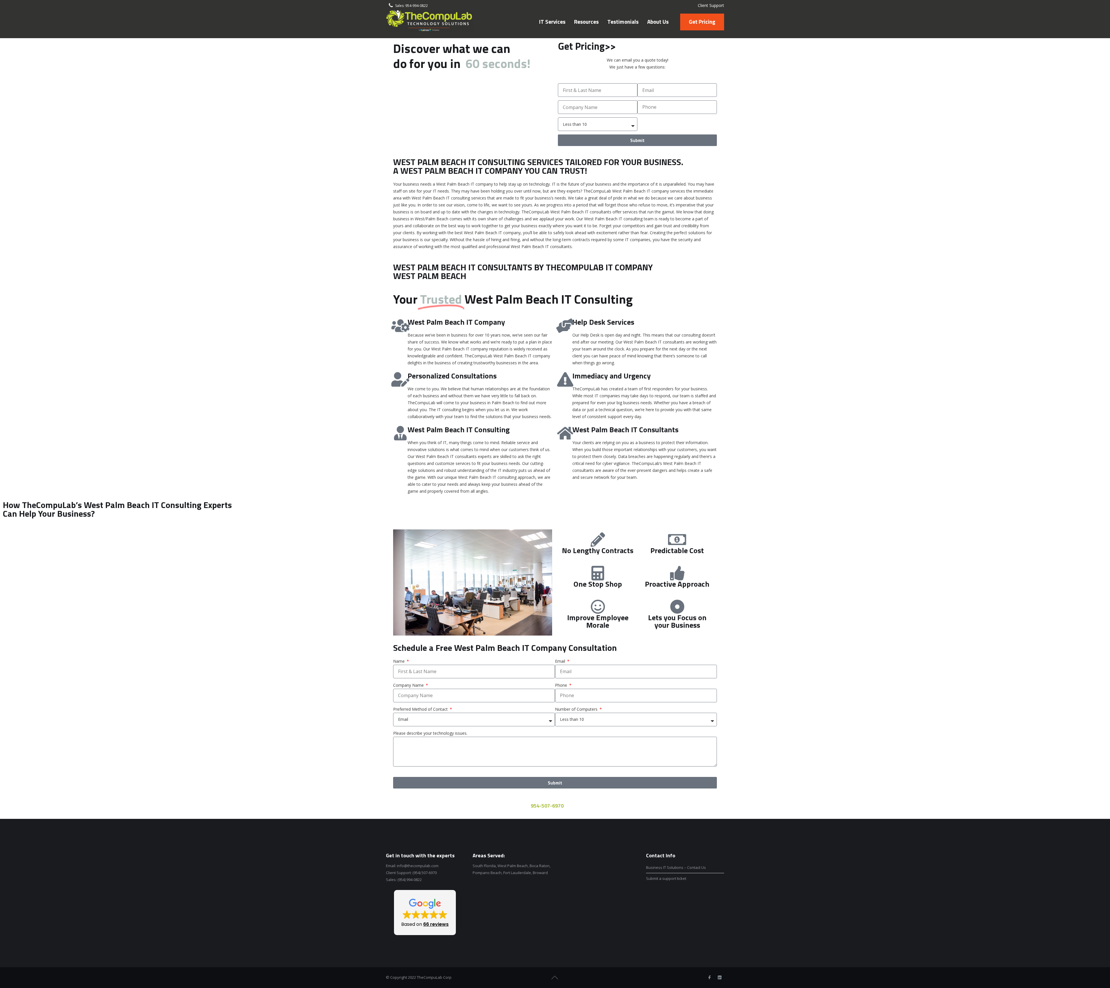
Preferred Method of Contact (421, 709)
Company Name (409, 685)
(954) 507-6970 (424, 872)
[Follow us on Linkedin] (719, 977)
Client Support (711, 5)
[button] (425, 912)
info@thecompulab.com (418, 865)
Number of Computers (577, 709)
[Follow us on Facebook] (709, 977)
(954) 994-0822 (409, 879)
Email (560, 661)
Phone (561, 685)
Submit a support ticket (666, 878)
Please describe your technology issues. (430, 733)
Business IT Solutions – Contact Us (676, 867)
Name (399, 661)
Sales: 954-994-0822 (411, 5)
